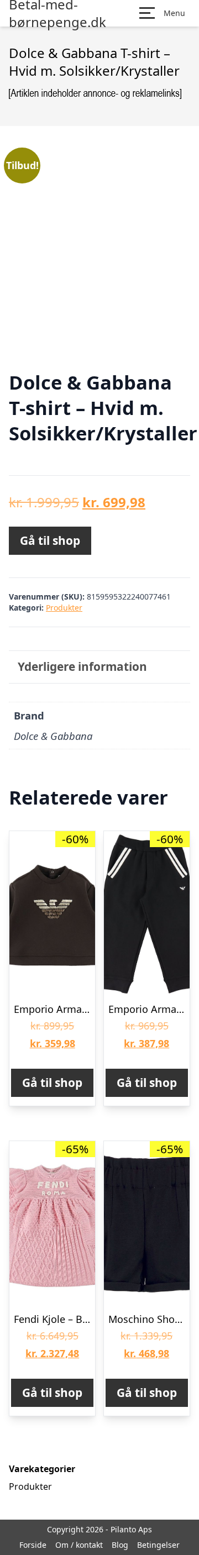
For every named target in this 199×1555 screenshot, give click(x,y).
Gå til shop (50, 540)
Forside (32, 1545)
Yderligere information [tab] (82, 666)
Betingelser (158, 1545)
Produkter (64, 607)
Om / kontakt (79, 1545)
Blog (120, 1545)
